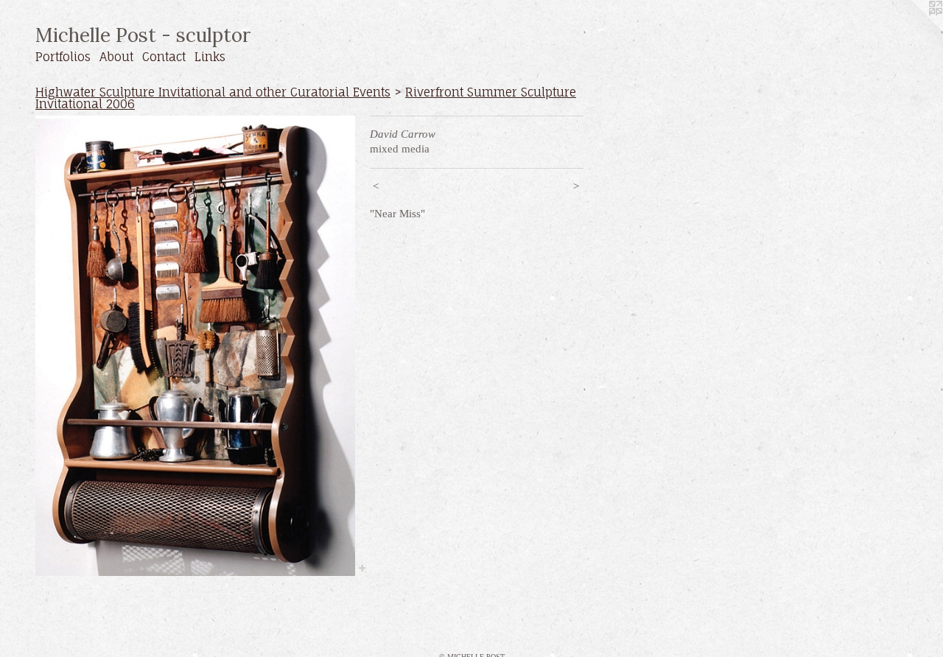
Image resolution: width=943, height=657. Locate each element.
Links (209, 56)
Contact (164, 56)
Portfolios (63, 56)
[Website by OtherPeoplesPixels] (913, 29)
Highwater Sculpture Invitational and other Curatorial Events (212, 92)
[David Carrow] (195, 345)
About (116, 56)
